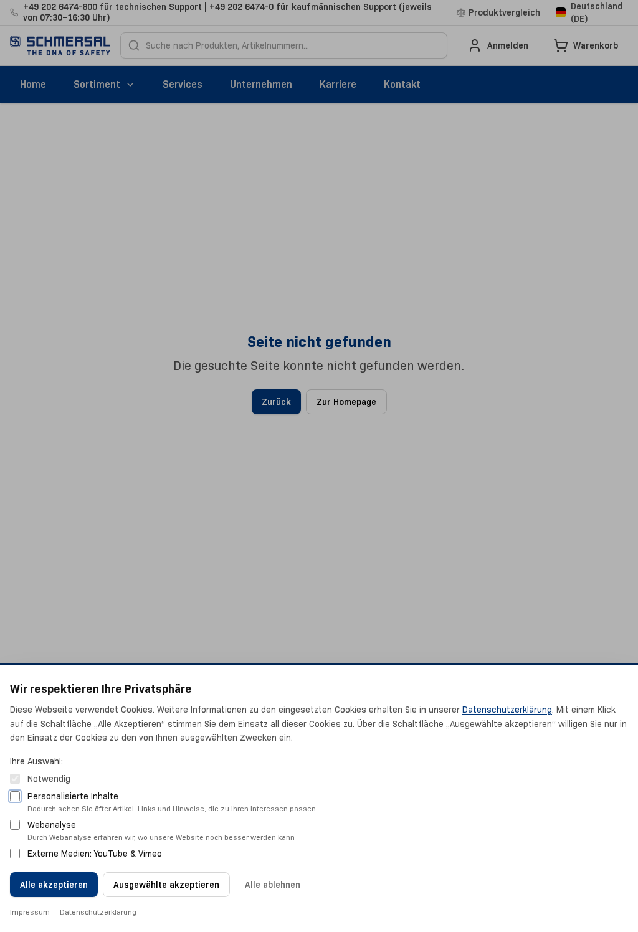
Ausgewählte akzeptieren (166, 884)
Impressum (30, 911)
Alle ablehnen (272, 884)
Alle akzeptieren (54, 884)
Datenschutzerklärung (507, 709)
